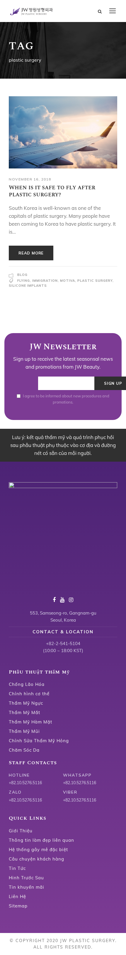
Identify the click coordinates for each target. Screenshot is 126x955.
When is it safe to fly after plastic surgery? (52, 191)
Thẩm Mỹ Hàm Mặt (30, 722)
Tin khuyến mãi (26, 887)
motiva (67, 281)
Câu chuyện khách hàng (36, 859)
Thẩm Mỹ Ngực (26, 703)
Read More (31, 253)
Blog (22, 275)
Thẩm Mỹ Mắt (24, 712)
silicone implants (28, 286)
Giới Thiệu (21, 830)
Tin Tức (17, 868)
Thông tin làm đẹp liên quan (41, 840)
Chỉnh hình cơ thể (29, 693)
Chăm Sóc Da (24, 750)
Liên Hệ (17, 896)
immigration (45, 281)
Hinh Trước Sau (26, 877)
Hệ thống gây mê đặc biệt (38, 849)
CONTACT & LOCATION (63, 632)
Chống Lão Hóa (27, 684)
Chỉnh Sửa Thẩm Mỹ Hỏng (39, 740)
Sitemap (18, 906)
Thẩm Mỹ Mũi (24, 731)
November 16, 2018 (30, 179)
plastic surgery (95, 281)
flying (23, 281)
